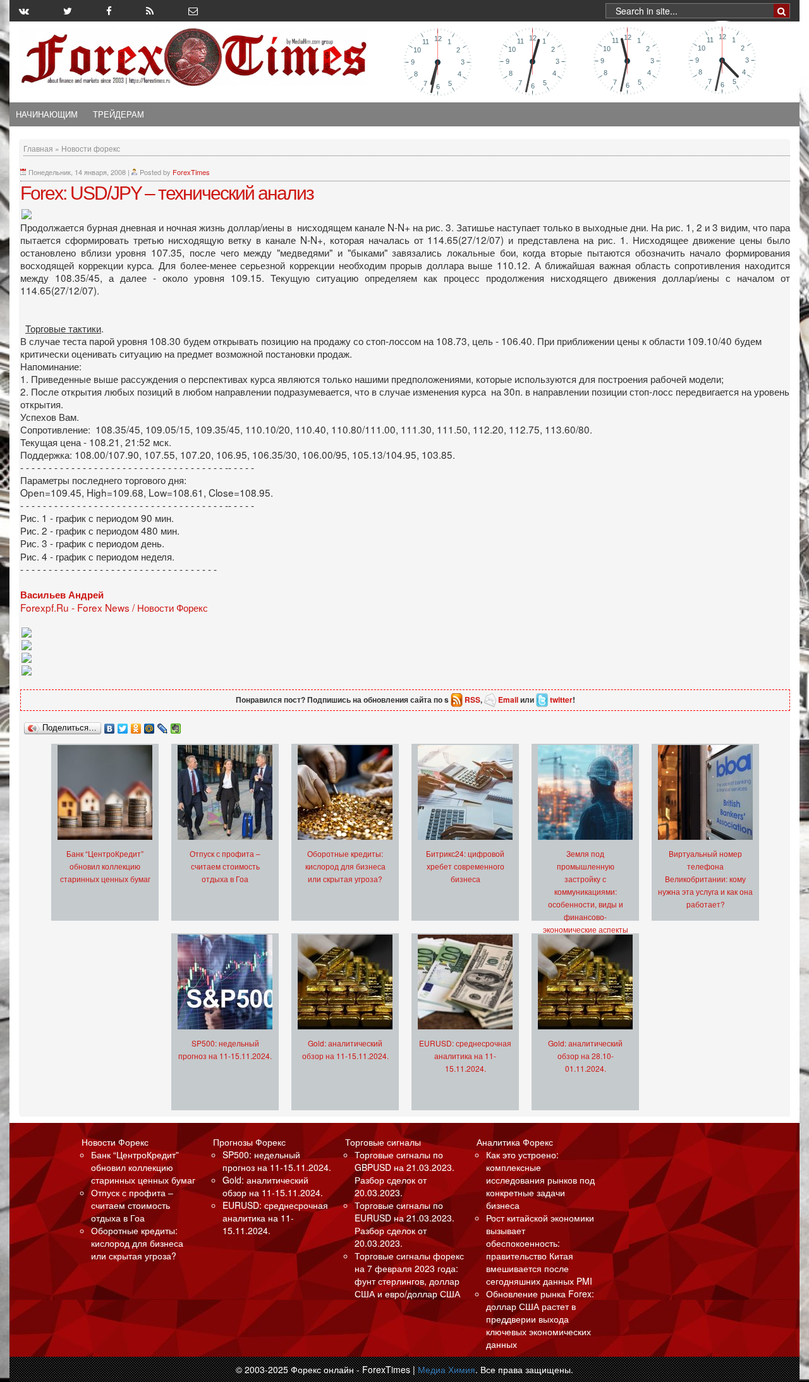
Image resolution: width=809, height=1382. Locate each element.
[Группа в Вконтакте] (24, 10)
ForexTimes (191, 172)
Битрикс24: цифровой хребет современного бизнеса (465, 866)
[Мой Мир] (149, 725)
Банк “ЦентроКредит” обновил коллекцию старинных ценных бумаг (105, 866)
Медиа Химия (446, 1369)
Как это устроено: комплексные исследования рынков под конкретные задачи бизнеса (540, 1179)
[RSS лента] (150, 10)
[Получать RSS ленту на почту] (193, 10)
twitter (561, 699)
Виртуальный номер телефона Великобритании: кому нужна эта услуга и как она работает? (705, 878)
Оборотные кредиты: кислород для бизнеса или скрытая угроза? (345, 866)
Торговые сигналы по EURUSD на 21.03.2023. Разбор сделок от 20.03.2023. (404, 1224)
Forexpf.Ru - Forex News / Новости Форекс (114, 607)
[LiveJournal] (162, 725)
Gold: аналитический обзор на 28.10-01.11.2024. (585, 1056)
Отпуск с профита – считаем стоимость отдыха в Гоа (225, 866)
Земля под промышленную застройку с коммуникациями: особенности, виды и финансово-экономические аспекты (585, 891)
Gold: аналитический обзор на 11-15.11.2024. (272, 1186)
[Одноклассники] (136, 725)
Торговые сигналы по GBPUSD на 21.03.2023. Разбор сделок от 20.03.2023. (404, 1173)
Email (508, 699)
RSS (472, 699)
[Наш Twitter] (67, 10)
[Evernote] (176, 725)
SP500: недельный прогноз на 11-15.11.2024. (276, 1160)
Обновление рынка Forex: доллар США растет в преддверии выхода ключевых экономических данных (540, 1318)
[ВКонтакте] (109, 725)
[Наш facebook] (109, 10)
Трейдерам (118, 114)
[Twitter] (123, 725)
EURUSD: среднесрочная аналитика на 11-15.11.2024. (465, 1056)
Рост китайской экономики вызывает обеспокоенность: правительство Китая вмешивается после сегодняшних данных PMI (540, 1249)
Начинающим (47, 114)
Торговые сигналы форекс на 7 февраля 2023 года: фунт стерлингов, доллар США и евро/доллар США (409, 1274)
